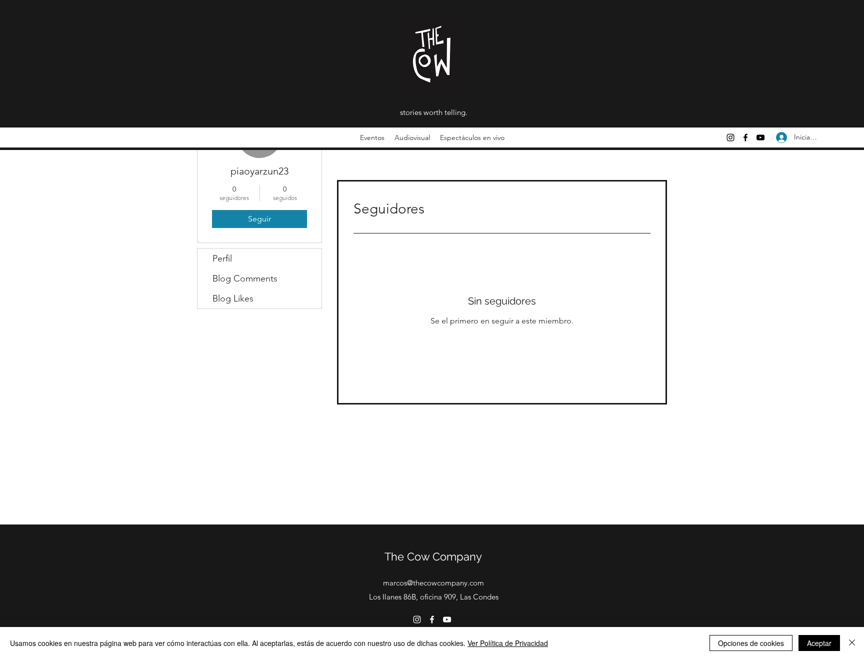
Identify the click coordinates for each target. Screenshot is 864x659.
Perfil (222, 258)
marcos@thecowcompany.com (433, 583)
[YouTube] (761, 137)
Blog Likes (233, 298)
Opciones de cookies (751, 643)
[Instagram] (731, 137)
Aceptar (819, 643)
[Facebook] (745, 137)
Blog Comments (245, 278)
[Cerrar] (852, 643)
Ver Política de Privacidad (508, 643)
